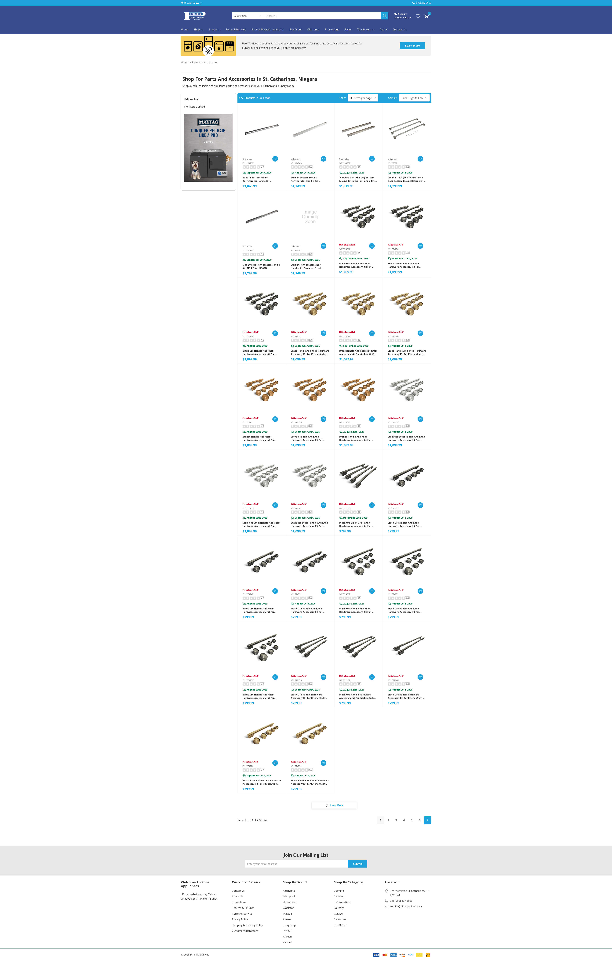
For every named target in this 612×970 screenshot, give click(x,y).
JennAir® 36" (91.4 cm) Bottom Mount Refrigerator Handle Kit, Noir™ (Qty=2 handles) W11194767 (357, 179)
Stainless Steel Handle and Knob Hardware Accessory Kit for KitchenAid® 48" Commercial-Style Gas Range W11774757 (261, 524)
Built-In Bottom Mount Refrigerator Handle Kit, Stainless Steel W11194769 (258, 179)
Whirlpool (289, 896)
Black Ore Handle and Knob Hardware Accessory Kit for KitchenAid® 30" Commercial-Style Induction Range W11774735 (310, 610)
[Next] (427, 820)
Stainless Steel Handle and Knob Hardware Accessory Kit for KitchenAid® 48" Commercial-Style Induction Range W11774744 (310, 524)
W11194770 (248, 250)
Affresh (287, 936)
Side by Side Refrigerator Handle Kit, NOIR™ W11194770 (261, 266)
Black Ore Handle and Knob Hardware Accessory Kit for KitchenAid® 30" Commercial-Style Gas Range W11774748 (260, 610)
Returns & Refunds (243, 908)
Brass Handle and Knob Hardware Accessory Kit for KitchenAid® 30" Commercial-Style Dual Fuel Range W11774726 (262, 782)
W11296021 (393, 163)
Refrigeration (342, 902)
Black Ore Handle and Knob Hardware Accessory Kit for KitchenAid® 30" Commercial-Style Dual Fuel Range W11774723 (407, 524)
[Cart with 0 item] (426, 15)
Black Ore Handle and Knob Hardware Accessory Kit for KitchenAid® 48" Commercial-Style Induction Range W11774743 (262, 352)
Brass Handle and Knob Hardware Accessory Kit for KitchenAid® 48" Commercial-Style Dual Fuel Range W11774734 (310, 352)
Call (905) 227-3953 (401, 900)
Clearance (340, 919)
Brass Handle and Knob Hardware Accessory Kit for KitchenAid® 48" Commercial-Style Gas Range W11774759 (358, 352)
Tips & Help (364, 29)
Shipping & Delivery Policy (247, 925)
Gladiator (288, 908)
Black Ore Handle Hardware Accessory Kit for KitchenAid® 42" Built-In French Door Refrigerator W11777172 (356, 696)
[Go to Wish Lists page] (418, 15)
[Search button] (384, 15)
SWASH (287, 931)
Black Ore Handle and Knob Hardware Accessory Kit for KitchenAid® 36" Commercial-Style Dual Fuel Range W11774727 (358, 610)
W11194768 (296, 163)
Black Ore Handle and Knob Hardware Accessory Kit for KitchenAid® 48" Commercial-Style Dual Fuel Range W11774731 (358, 265)
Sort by (392, 98)
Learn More (412, 45)
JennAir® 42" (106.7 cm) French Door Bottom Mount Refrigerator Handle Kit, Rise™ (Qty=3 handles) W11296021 (407, 179)
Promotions (239, 902)
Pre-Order (340, 925)
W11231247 (296, 250)
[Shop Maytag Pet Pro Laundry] (208, 148)
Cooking (339, 890)
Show (342, 98)
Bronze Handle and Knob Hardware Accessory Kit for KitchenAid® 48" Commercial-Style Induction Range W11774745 (358, 438)
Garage (338, 913)
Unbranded (289, 902)
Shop (197, 29)
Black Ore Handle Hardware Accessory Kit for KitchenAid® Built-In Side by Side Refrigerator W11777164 (406, 696)
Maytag (287, 913)
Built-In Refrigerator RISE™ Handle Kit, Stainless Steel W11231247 (306, 266)
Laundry (339, 908)
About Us (237, 896)
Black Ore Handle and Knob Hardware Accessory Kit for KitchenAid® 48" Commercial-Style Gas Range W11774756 (405, 265)
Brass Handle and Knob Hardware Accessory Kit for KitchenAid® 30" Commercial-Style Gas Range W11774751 (310, 782)
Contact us (238, 890)
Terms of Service (242, 913)
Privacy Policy (240, 919)
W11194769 (248, 163)
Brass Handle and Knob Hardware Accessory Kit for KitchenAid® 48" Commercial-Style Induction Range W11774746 (407, 352)
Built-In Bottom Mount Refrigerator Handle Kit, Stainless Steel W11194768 (306, 179)
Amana (287, 919)
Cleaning (339, 896)
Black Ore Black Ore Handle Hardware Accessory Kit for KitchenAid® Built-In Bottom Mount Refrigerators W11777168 (357, 524)
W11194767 (344, 163)
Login (397, 17)
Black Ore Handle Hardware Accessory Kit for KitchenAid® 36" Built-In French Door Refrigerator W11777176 (308, 696)
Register (407, 17)
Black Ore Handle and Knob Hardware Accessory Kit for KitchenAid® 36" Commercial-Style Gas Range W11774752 (405, 610)
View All (287, 942)
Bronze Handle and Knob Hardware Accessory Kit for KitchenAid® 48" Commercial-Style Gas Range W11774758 (308, 438)
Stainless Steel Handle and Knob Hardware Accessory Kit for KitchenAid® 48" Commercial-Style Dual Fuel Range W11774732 (407, 438)
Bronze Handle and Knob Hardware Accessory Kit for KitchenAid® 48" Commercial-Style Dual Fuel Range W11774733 (261, 438)
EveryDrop (289, 925)
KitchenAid (289, 890)
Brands (213, 29)
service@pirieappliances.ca (406, 906)
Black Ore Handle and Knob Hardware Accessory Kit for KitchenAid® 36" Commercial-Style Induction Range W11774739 (262, 696)
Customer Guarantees (245, 931)
